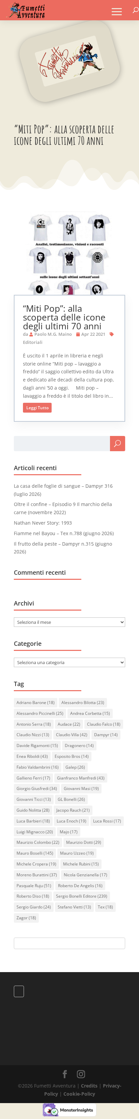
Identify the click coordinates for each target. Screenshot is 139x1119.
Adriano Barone (36, 702)
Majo (69, 832)
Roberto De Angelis (80, 885)
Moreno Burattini (37, 875)
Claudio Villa (71, 735)
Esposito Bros (72, 756)
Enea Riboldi (32, 756)
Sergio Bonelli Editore (81, 896)
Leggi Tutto (37, 408)
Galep (75, 767)
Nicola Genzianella (85, 875)
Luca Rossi (107, 821)
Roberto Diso (33, 896)
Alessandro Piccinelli (40, 713)
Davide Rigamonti (37, 745)
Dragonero (79, 745)
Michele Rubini (81, 864)
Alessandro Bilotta (82, 702)
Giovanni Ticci (34, 799)
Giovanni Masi (81, 788)
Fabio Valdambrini (38, 767)
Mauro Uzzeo (77, 853)
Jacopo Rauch (73, 810)
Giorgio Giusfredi (37, 788)
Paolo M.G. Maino (53, 334)
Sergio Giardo (34, 907)
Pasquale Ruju (34, 885)
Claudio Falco (103, 724)
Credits (89, 1085)
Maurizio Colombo (38, 842)
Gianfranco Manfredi (81, 778)
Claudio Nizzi (33, 735)
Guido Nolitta (33, 810)
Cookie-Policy (79, 1094)
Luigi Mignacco (35, 832)
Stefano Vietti (74, 907)
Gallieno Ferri (33, 778)
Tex (105, 907)
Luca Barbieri (33, 821)
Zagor (26, 918)
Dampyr (106, 735)
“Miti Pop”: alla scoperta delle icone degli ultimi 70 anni (64, 317)
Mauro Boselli (35, 853)
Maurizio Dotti (83, 842)
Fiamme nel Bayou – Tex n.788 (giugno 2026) (64, 533)
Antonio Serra (34, 724)
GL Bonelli (71, 799)
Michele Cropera (36, 864)
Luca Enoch (71, 821)
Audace (69, 724)
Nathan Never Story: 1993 (43, 523)
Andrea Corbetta (90, 713)
